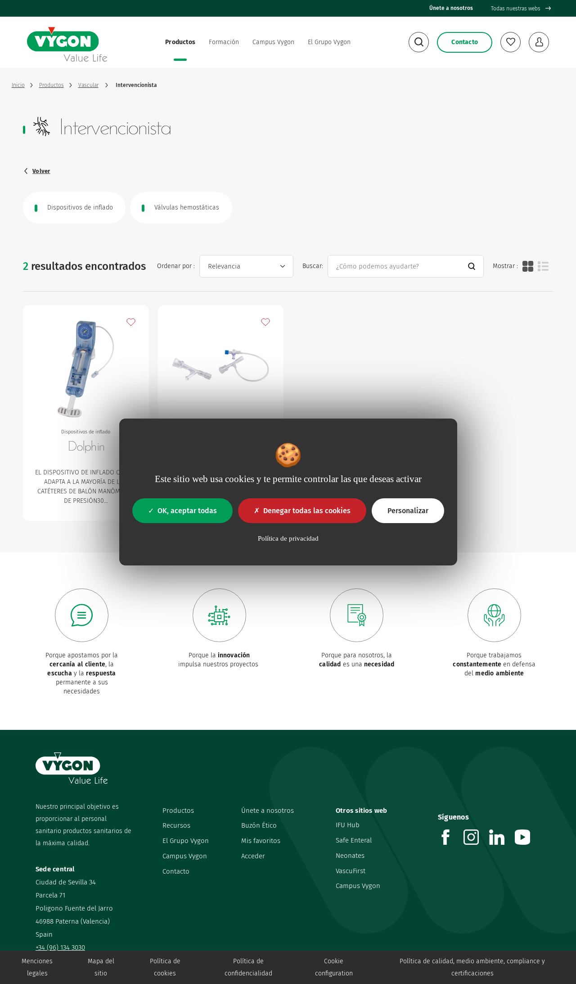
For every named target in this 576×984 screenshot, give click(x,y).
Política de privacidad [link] (288, 538)
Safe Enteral (354, 840)
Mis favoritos (260, 841)
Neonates (350, 856)
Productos (180, 42)
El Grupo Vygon (329, 42)
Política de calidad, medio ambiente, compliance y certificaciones (472, 967)
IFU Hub (348, 825)
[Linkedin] (502, 842)
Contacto (175, 871)
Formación (224, 42)
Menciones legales (37, 967)
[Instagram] (476, 842)
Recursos (176, 825)
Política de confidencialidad (248, 967)
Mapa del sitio (101, 967)
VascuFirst (350, 871)
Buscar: (312, 266)
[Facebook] (451, 842)
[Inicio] (67, 42)
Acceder (253, 856)
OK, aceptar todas (187, 510)
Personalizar (407, 510)
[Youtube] (527, 842)
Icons (527, 266)
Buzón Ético (259, 825)
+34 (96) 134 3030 (60, 947)
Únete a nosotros (451, 8)
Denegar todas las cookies (307, 510)
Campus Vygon (273, 42)
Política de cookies (165, 967)
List (543, 266)
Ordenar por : (176, 266)
